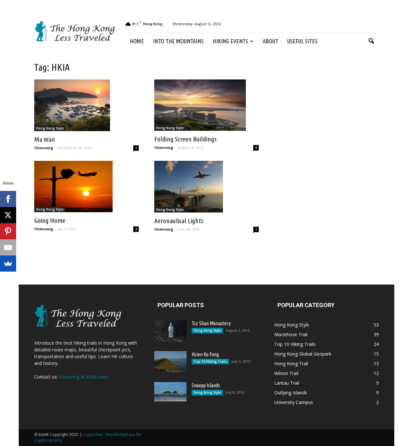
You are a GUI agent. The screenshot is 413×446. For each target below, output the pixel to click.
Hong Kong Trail (291, 363)
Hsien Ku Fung (205, 354)
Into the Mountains (178, 41)
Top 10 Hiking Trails (210, 361)
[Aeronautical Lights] (206, 187)
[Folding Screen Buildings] (206, 105)
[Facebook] (8, 199)
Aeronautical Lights (178, 220)
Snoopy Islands (206, 385)
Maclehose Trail (290, 334)
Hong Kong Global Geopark (302, 354)
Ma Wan (44, 139)
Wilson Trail (286, 373)
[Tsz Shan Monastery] (170, 331)
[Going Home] (86, 187)
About (270, 41)
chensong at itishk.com (83, 377)
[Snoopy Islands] (170, 391)
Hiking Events (230, 41)
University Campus (293, 402)
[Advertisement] (322, 161)
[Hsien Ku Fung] (170, 361)
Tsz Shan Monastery (211, 323)
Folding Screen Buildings (185, 139)
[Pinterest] (8, 231)
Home (137, 41)
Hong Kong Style (50, 128)
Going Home (49, 220)
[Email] (8, 247)
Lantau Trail (286, 383)
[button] (371, 41)
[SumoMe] (8, 263)
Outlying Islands (290, 392)
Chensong (43, 147)
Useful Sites (302, 41)
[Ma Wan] (86, 105)
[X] (8, 215)
